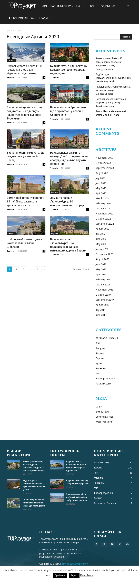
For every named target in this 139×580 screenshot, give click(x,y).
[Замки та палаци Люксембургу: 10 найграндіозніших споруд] (69, 184)
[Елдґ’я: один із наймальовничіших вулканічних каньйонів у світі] (13, 484)
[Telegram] (112, 544)
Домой (10, 30)
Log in (99, 406)
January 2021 (103, 249)
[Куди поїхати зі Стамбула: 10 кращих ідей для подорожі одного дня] (57, 464)
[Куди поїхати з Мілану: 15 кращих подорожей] (57, 484)
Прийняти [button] (60, 575)
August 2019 (102, 304)
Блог (44, 6)
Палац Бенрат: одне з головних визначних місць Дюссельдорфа (113, 90)
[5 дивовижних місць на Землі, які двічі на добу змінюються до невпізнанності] (57, 497)
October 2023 (103, 162)
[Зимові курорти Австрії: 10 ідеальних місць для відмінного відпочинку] (26, 52)
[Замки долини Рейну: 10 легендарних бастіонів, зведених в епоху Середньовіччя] (13, 464)
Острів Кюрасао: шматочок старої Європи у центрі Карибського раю (111, 102)
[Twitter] (119, 544)
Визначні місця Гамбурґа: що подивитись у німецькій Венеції (26, 156)
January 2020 (103, 284)
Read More (86, 575)
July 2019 (100, 309)
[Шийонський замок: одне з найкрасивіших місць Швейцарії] (26, 225)
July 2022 (100, 233)
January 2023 (103, 208)
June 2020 (101, 264)
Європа (11, 60)
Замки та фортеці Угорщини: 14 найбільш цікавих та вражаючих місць (25, 201)
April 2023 (101, 193)
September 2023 (105, 168)
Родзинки (108, 6)
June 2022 (101, 238)
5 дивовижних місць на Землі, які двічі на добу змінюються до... (77, 497)
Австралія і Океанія (107, 338)
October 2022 (103, 218)
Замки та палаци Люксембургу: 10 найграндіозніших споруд (67, 201)
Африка (100, 353)
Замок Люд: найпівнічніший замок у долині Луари (111, 113)
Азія (10, 102)
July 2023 (100, 178)
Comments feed (104, 416)
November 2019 (104, 289)
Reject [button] (74, 575)
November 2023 (104, 157)
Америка (100, 348)
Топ (92, 6)
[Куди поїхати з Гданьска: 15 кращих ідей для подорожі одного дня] (69, 52)
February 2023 (103, 203)
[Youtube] (127, 544)
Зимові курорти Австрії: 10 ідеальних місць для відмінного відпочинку (24, 69)
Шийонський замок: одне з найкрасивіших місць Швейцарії (24, 243)
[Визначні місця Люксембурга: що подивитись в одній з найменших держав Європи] (69, 225)
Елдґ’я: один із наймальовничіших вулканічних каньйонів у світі (113, 78)
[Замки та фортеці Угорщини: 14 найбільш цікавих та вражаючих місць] (26, 184)
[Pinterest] (104, 544)
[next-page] (44, 269)
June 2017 (101, 315)
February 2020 (103, 279)
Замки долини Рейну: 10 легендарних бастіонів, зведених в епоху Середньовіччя (109, 63)
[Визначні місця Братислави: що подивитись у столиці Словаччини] (69, 93)
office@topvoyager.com (75, 563)
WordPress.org (104, 421)
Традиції (45, 18)
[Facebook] (96, 544)
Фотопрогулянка (21, 18)
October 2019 (103, 294)
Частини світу (61, 6)
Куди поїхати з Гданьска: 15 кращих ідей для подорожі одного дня (68, 69)
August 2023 (102, 173)
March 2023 (102, 198)
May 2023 (101, 188)
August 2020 (102, 259)
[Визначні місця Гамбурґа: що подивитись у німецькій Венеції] (26, 139)
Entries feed (102, 411)
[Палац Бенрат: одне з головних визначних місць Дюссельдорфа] (13, 503)
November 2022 (104, 213)
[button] (128, 6)
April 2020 (101, 274)
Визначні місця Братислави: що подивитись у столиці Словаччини (68, 111)
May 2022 (101, 244)
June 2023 (101, 183)
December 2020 (104, 254)
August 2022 (102, 228)
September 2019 (105, 299)
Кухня (80, 6)
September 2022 (105, 223)
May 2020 (101, 269)
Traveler (11, 77)
